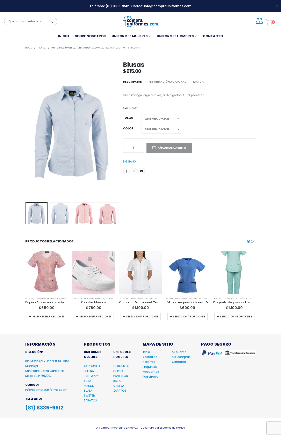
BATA (87, 389)
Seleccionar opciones (48, 316)
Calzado (30, 298)
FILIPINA (89, 379)
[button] (26, 131)
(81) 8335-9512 (118, 6)
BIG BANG (129, 161)
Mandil (217, 298)
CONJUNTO (92, 374)
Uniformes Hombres (175, 36)
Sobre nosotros (90, 36)
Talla (127, 118)
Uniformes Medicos (47, 298)
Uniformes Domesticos (97, 298)
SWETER (89, 404)
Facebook (126, 171)
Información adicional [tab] (167, 82)
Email (141, 171)
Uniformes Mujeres (130, 36)
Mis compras (181, 365)
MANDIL (89, 394)
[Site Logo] (140, 21)
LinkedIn (134, 171)
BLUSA (88, 399)
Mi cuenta (179, 360)
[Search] (51, 21)
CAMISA (118, 394)
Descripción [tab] (132, 82)
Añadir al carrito (236, 325)
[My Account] (258, 21)
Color (128, 128)
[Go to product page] (46, 272)
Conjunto (77, 298)
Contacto (213, 36)
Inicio (63, 36)
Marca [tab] (198, 82)
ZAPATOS (90, 409)
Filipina (123, 298)
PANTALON (91, 384)
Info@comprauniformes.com (168, 6)
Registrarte (150, 385)
